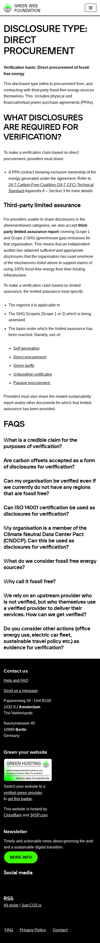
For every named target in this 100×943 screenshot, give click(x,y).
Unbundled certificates (32, 374)
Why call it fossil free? (30, 581)
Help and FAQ (16, 680)
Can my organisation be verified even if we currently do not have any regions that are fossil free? (50, 487)
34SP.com (39, 815)
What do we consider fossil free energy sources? (50, 564)
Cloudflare (13, 815)
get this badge (20, 799)
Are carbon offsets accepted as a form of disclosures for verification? (49, 463)
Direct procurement (29, 357)
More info (21, 857)
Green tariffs (23, 365)
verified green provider (23, 793)
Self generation (26, 348)
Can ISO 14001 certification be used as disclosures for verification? (49, 511)
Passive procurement (32, 383)
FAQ (9, 930)
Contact (60, 930)
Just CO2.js (31, 905)
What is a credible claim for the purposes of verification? (40, 443)
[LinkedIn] (6, 883)
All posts (11, 905)
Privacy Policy (33, 930)
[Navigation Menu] (90, 8)
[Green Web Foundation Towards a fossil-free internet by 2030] (22, 7)
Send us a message (21, 691)
